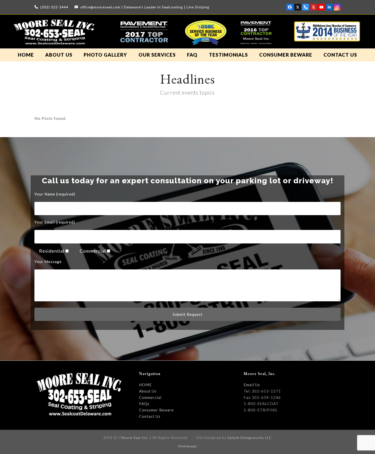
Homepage (187, 446)
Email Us (252, 384)
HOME (145, 384)
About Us (148, 391)
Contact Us (149, 416)
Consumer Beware (156, 410)
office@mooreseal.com (100, 7)
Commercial (150, 397)
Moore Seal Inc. (135, 437)
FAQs (144, 403)
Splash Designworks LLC (250, 437)
